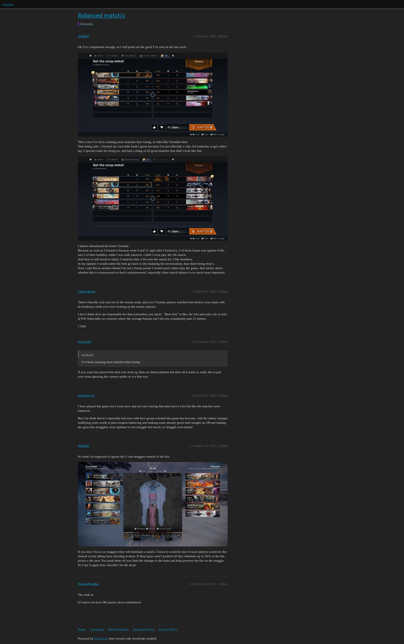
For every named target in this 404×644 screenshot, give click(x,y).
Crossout (8, 4)
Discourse (100, 638)
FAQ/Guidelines (118, 629)
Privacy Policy (168, 629)
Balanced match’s (101, 15)
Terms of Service (144, 629)
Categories (97, 629)
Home (82, 629)
